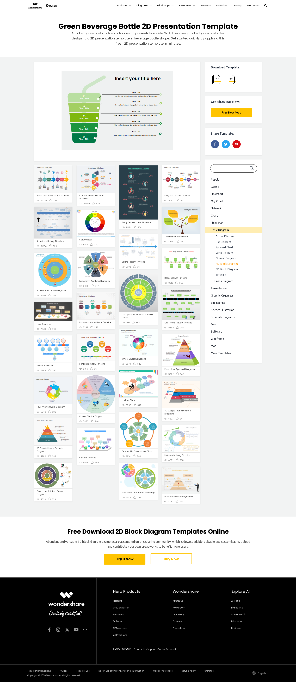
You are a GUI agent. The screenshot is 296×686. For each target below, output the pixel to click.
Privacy (63, 670)
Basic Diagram (220, 230)
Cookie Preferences (163, 670)
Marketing (237, 607)
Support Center (156, 649)
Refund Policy (189, 670)
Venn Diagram (224, 252)
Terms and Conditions (39, 670)
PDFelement (120, 628)
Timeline (221, 274)
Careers (177, 621)
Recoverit (118, 614)
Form (214, 324)
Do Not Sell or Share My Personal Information (121, 670)
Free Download (231, 112)
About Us (178, 600)
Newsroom (179, 607)
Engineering (218, 302)
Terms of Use (83, 670)
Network (216, 208)
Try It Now (124, 559)
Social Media (238, 614)
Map (213, 345)
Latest (215, 186)
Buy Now (171, 559)
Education (179, 628)
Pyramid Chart (224, 247)
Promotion (253, 5)
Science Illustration (222, 309)
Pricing (238, 5)
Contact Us (140, 649)
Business (206, 5)
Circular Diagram (226, 258)
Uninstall (209, 670)
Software (216, 331)
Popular (215, 179)
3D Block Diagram (227, 269)
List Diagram (223, 241)
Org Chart (217, 201)
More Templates (221, 353)
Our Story (178, 614)
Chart (214, 215)
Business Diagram (222, 281)
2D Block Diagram (227, 263)
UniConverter (121, 607)
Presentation (219, 288)
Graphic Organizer (222, 295)
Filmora (117, 600)
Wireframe (217, 338)
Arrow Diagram (225, 236)
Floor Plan (217, 222)
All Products (120, 635)
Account (171, 649)
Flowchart (217, 194)
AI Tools (235, 600)
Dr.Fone (117, 621)
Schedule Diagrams (223, 317)
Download (222, 5)
